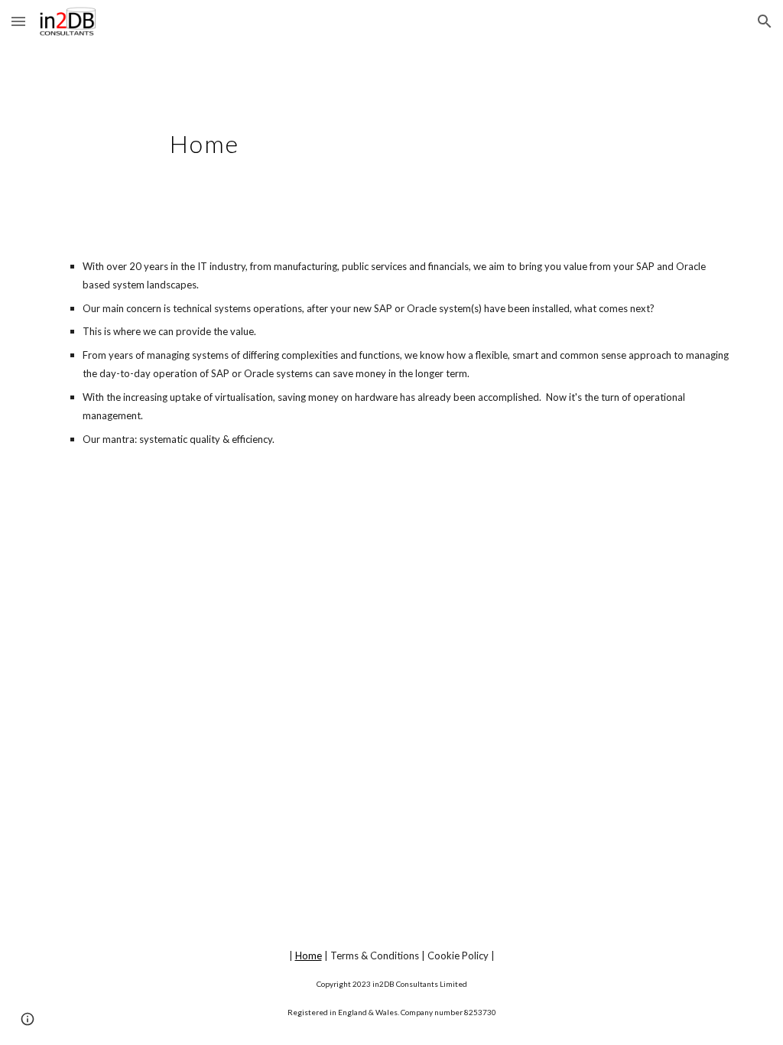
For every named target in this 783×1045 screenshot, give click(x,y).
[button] (18, 21)
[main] (391, 135)
